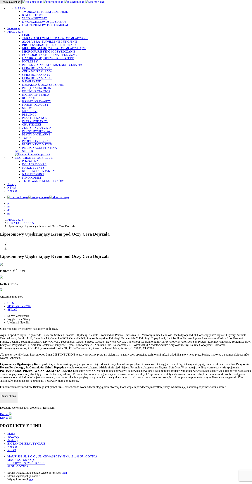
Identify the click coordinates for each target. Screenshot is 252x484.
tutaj (64, 472)
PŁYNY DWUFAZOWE (37, 131)
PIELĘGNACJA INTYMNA (39, 147)
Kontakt (12, 190)
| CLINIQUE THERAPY (49, 44)
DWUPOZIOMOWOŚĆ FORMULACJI (46, 25)
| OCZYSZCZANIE (48, 51)
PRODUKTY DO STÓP (37, 144)
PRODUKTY (15, 219)
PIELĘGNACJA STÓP (36, 91)
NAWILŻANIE (31, 81)
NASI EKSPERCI (33, 174)
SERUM (27, 107)
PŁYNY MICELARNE (36, 134)
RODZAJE (29, 98)
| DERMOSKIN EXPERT (48, 58)
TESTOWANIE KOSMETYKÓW (43, 180)
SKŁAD (12, 309)
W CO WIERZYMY (34, 18)
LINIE (26, 34)
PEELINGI (29, 114)
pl (8, 203)
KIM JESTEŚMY (32, 15)
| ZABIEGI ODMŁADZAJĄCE (54, 48)
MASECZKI (29, 111)
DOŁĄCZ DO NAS (34, 164)
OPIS (10, 302)
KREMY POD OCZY (35, 104)
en (8, 206)
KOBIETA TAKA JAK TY (38, 171)
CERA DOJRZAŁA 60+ (37, 74)
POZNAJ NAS (31, 161)
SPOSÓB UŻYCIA (19, 306)
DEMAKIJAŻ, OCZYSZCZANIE (43, 84)
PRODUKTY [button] (15, 31)
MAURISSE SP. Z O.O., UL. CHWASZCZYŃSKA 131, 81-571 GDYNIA (52, 456)
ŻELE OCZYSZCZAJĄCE (38, 127)
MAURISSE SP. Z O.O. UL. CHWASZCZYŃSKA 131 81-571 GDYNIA (26, 463)
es (8, 213)
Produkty (12, 440)
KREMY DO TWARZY (36, 101)
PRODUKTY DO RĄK (36, 141)
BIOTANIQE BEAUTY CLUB (34, 157)
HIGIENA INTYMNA (35, 94)
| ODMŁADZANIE (55, 38)
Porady (11, 184)
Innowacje (13, 28)
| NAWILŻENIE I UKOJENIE (49, 41)
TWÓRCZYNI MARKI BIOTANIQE (45, 11)
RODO (11, 450)
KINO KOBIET (32, 177)
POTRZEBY (30, 61)
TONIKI (27, 137)
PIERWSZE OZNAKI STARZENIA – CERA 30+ (52, 64)
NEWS (11, 187)
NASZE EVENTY (33, 167)
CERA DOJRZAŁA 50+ (37, 71)
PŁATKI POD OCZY (35, 121)
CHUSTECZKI (31, 124)
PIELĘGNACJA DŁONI (37, 88)
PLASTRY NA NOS (34, 117)
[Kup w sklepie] (9, 401)
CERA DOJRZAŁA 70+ (37, 78)
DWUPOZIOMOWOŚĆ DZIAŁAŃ (44, 21)
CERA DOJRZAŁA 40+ (37, 68)
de (8, 210)
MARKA (20, 8)
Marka (11, 433)
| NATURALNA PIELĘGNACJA (51, 54)
